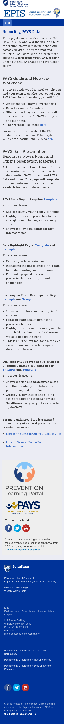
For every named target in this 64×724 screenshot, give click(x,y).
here (43, 125)
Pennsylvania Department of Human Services (27, 659)
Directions (9, 630)
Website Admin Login (15, 590)
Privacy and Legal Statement (19, 578)
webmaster (33, 633)
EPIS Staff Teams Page (16, 587)
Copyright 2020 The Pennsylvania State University (30, 581)
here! (50, 139)
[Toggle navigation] (7, 22)
